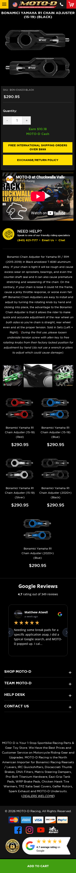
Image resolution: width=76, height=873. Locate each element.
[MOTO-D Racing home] (38, 4)
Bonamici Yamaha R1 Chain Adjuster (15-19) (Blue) (56, 432)
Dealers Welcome (38, 796)
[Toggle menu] (4, 4)
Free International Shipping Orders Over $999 (37, 147)
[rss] (54, 830)
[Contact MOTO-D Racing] (61, 4)
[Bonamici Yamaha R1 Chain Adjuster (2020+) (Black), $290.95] (55, 469)
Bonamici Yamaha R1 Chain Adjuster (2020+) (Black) (55, 493)
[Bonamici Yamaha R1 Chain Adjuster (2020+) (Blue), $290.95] (37, 530)
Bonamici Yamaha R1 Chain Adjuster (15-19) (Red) (20, 432)
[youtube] (41, 830)
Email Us (48, 240)
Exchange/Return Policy (37, 160)
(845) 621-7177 (27, 240)
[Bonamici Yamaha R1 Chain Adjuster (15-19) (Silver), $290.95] (20, 469)
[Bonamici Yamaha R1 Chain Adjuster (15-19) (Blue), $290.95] (55, 409)
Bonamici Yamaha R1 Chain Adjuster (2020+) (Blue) (38, 553)
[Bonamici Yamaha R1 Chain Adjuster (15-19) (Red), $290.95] (20, 409)
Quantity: (10, 111)
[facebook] (18, 830)
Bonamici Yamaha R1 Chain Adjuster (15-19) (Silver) (20, 493)
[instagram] (29, 830)
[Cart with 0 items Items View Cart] (72, 4)
